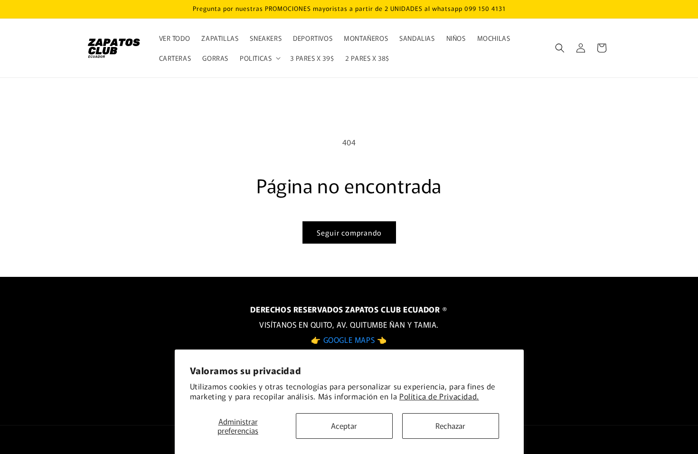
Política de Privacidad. (439, 396)
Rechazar (450, 425)
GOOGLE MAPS (350, 339)
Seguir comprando (349, 232)
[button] (259, 58)
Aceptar (344, 425)
